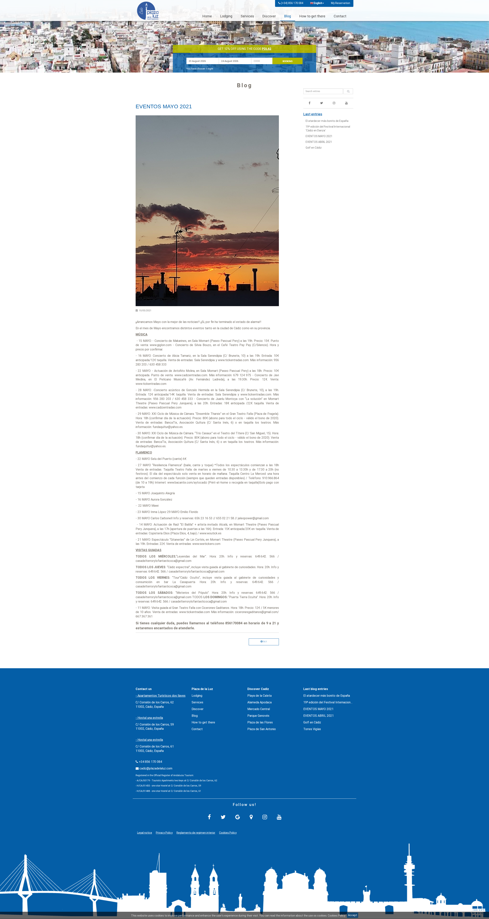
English (317, 3)
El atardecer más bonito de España (327, 120)
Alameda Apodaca (259, 702)
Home (207, 16)
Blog (287, 16)
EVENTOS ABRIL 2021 (319, 141)
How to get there (312, 16)
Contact (340, 16)
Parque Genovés (258, 716)
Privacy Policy (164, 832)
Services (247, 16)
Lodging (226, 16)
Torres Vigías (312, 729)
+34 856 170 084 (150, 762)
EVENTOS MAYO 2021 (319, 136)
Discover (269, 16)
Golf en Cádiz (314, 147)
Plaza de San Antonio (261, 729)
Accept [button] (352, 915)
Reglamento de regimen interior (195, 832)
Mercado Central (258, 709)
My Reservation (340, 3)
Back (264, 641)
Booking (287, 61)
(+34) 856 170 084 (292, 3)
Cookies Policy (228, 832)
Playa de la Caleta (259, 695)
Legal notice (144, 832)
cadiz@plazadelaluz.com (155, 768)
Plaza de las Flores (260, 722)
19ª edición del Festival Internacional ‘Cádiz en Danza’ (339, 702)
